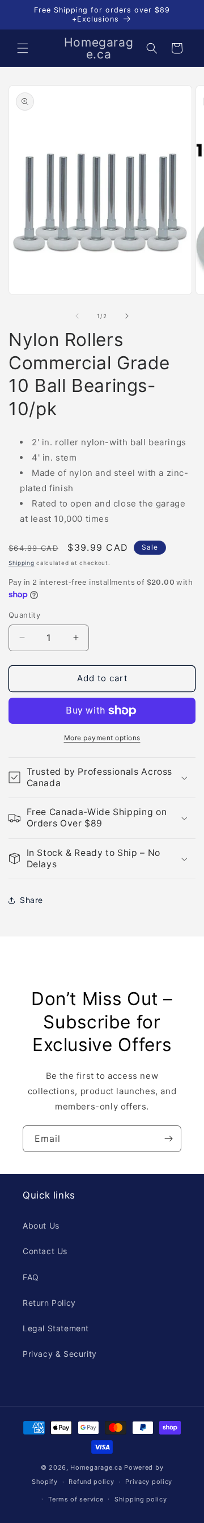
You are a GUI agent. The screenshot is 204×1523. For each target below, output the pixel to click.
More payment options (102, 737)
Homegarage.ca (96, 1467)
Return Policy (49, 1302)
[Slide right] (126, 315)
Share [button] (31, 900)
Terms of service (75, 1499)
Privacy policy (148, 1482)
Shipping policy (140, 1499)
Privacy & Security (60, 1354)
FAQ (31, 1277)
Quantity (24, 614)
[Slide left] (77, 315)
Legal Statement (56, 1328)
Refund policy (91, 1482)
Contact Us (45, 1251)
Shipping (21, 562)
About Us (41, 1225)
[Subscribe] (168, 1138)
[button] (22, 48)
